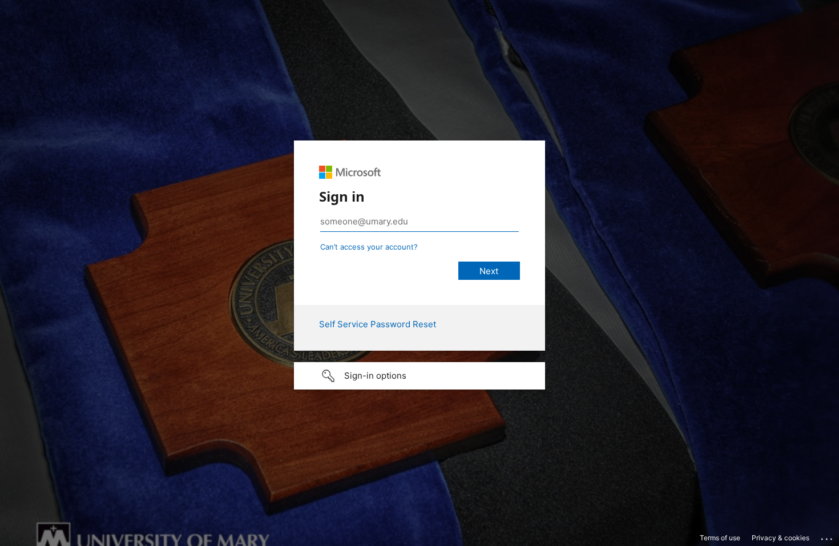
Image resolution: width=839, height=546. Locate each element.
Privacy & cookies (780, 537)
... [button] (827, 536)
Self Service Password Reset (377, 324)
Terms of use (720, 537)
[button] (419, 376)
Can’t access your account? (369, 246)
